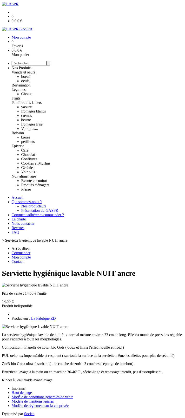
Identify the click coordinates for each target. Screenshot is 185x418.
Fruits (16, 98)
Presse (26, 189)
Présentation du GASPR (39, 210)
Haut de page (22, 393)
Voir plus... (29, 128)
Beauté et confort (34, 181)
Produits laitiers (30, 102)
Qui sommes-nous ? (27, 202)
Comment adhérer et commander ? (38, 215)
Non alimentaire (24, 176)
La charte (19, 219)
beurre (26, 120)
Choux (26, 94)
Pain (15, 102)
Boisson (18, 133)
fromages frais (32, 124)
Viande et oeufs (23, 72)
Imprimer (19, 388)
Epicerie (18, 146)
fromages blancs (33, 111)
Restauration (21, 85)
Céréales (27, 168)
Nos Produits (21, 68)
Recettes (18, 228)
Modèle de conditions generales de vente (42, 397)
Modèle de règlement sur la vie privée (40, 406)
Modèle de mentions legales (33, 401)
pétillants (28, 141)
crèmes (26, 115)
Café (24, 150)
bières (25, 137)
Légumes (19, 89)
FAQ (15, 232)
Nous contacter (23, 223)
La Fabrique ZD (43, 318)
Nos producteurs (33, 206)
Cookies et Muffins (35, 163)
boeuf (25, 76)
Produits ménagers (35, 185)
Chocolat (28, 155)
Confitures (29, 159)
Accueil (17, 197)
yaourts (26, 107)
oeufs (25, 81)
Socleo (29, 414)
